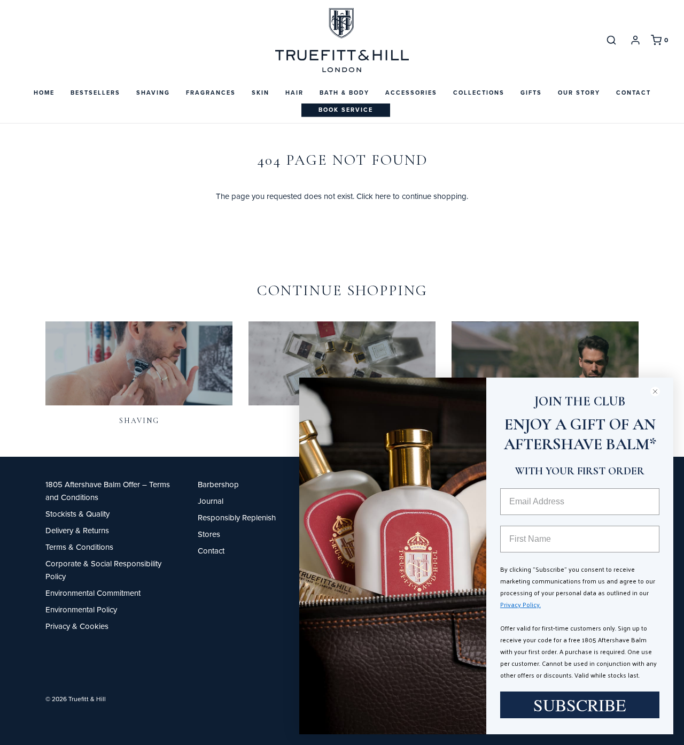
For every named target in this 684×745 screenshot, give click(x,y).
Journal (210, 500)
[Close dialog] (659, 391)
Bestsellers (95, 92)
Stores (209, 534)
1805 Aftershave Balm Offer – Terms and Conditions (107, 491)
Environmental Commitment (93, 592)
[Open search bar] (611, 40)
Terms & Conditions (79, 546)
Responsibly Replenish (237, 517)
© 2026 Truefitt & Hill (75, 698)
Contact (633, 92)
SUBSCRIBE (579, 704)
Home (44, 92)
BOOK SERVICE (345, 109)
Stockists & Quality (77, 513)
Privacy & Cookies (76, 626)
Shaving (139, 420)
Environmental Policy (81, 609)
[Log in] (635, 40)
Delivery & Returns (77, 530)
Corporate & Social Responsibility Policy (103, 570)
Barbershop (218, 484)
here (383, 196)
